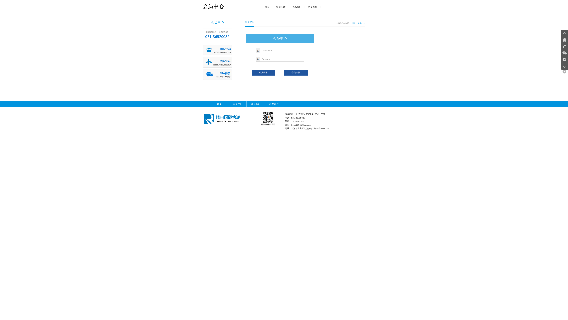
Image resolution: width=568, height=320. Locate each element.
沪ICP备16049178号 (315, 114)
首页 (267, 6)
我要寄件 (312, 6)
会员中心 (361, 23)
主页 (353, 23)
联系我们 (296, 6)
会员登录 (263, 72)
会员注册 (280, 6)
